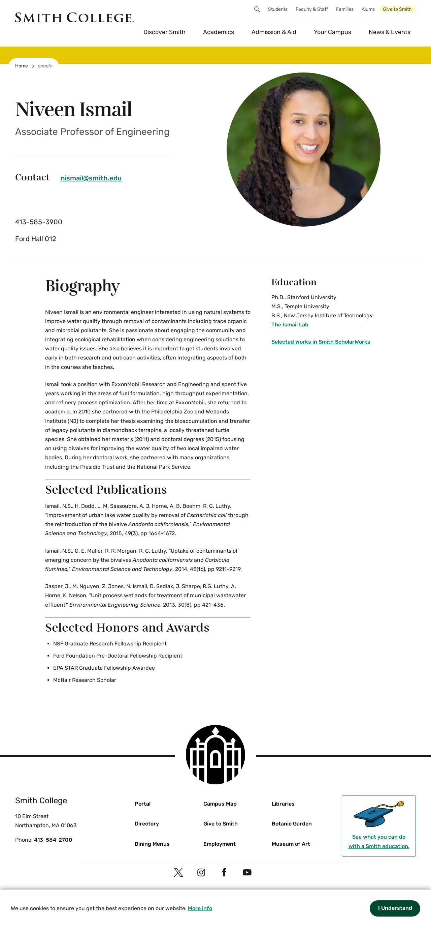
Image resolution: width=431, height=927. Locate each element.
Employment (219, 844)
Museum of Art (291, 844)
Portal (143, 804)
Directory (147, 823)
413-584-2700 (53, 840)
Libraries (283, 804)
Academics (218, 32)
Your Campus (332, 32)
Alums (368, 9)
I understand (395, 908)
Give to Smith (397, 9)
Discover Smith (164, 32)
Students (278, 9)
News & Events (389, 32)
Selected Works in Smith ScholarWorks (320, 342)
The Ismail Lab (289, 324)
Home (21, 66)
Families (345, 9)
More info (200, 908)
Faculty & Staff (312, 9)
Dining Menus (152, 844)
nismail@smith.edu (91, 178)
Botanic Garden (292, 823)
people (45, 66)
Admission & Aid (274, 32)
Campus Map (220, 804)
